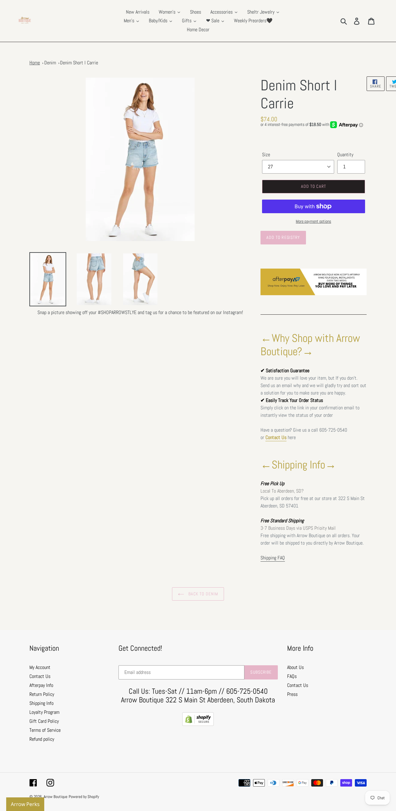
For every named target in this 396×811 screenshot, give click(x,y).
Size (266, 154)
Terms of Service (45, 730)
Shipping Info (41, 703)
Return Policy (41, 694)
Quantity (345, 154)
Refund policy (41, 739)
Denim (50, 62)
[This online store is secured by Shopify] (198, 724)
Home (34, 62)
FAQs (292, 676)
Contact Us (275, 437)
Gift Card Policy (44, 721)
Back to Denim (202, 594)
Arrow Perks (25, 804)
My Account (39, 667)
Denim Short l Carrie (79, 62)
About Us (295, 667)
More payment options (313, 221)
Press (292, 694)
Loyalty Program (44, 712)
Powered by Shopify (84, 796)
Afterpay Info (41, 685)
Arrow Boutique (55, 796)
